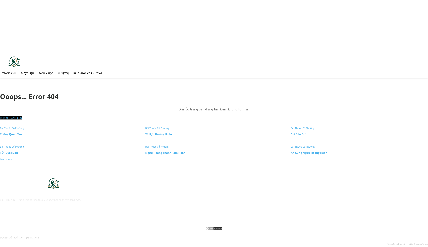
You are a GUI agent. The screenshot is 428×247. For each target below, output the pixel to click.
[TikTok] (11, 215)
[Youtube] (28, 215)
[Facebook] (3, 215)
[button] (108, 73)
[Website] (19, 215)
